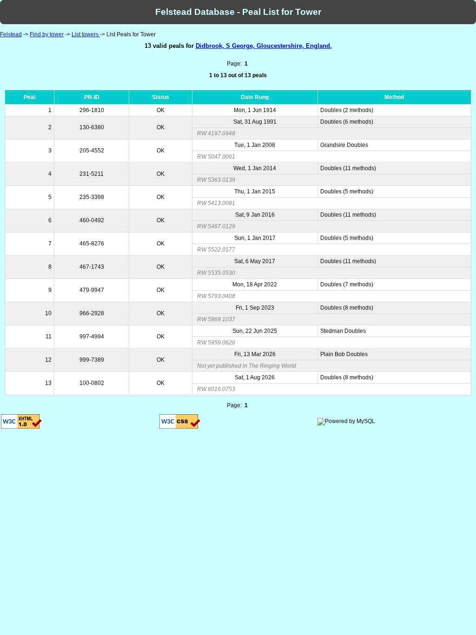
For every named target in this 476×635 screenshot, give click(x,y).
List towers (86, 34)
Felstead (11, 34)
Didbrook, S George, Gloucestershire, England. (264, 45)
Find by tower (47, 34)
